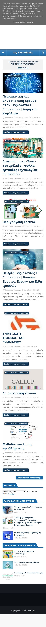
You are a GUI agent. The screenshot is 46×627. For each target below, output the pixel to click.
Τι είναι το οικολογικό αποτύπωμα (24, 552)
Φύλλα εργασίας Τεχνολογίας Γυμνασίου (27, 533)
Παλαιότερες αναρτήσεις (29, 477)
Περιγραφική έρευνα (19, 222)
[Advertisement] (23, 25)
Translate (11, 494)
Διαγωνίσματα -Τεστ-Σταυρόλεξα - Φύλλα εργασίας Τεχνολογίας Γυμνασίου (20, 167)
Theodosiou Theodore (12, 118)
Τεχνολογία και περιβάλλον (26, 562)
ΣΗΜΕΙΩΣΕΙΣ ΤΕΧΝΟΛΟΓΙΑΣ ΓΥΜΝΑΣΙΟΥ (13, 337)
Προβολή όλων (23, 67)
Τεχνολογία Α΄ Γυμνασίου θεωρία (28, 573)
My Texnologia (23, 52)
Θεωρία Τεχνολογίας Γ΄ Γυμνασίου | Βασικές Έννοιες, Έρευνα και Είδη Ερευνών (22, 279)
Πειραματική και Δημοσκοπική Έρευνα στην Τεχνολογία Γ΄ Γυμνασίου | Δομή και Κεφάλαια (20, 104)
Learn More (19, 22)
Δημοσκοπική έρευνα (19, 393)
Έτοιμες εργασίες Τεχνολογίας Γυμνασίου (28, 508)
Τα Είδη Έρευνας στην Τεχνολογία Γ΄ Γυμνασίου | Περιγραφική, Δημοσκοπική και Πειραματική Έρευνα (28, 521)
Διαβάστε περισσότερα (14, 132)
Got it (30, 22)
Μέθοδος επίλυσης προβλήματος (17, 446)
